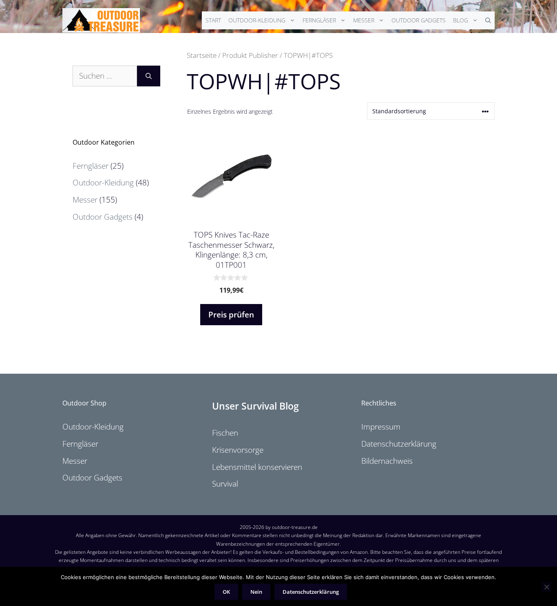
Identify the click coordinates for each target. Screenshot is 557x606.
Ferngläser (319, 20)
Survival (225, 483)
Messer (363, 20)
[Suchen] (148, 76)
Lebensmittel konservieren (257, 467)
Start (213, 20)
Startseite (202, 55)
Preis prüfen (231, 314)
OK (226, 591)
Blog (460, 20)
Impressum (380, 426)
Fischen (225, 433)
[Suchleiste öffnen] (488, 20)
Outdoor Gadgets (418, 20)
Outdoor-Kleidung (256, 20)
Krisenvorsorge (237, 450)
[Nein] (546, 586)
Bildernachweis (387, 461)
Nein (256, 591)
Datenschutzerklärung (398, 444)
